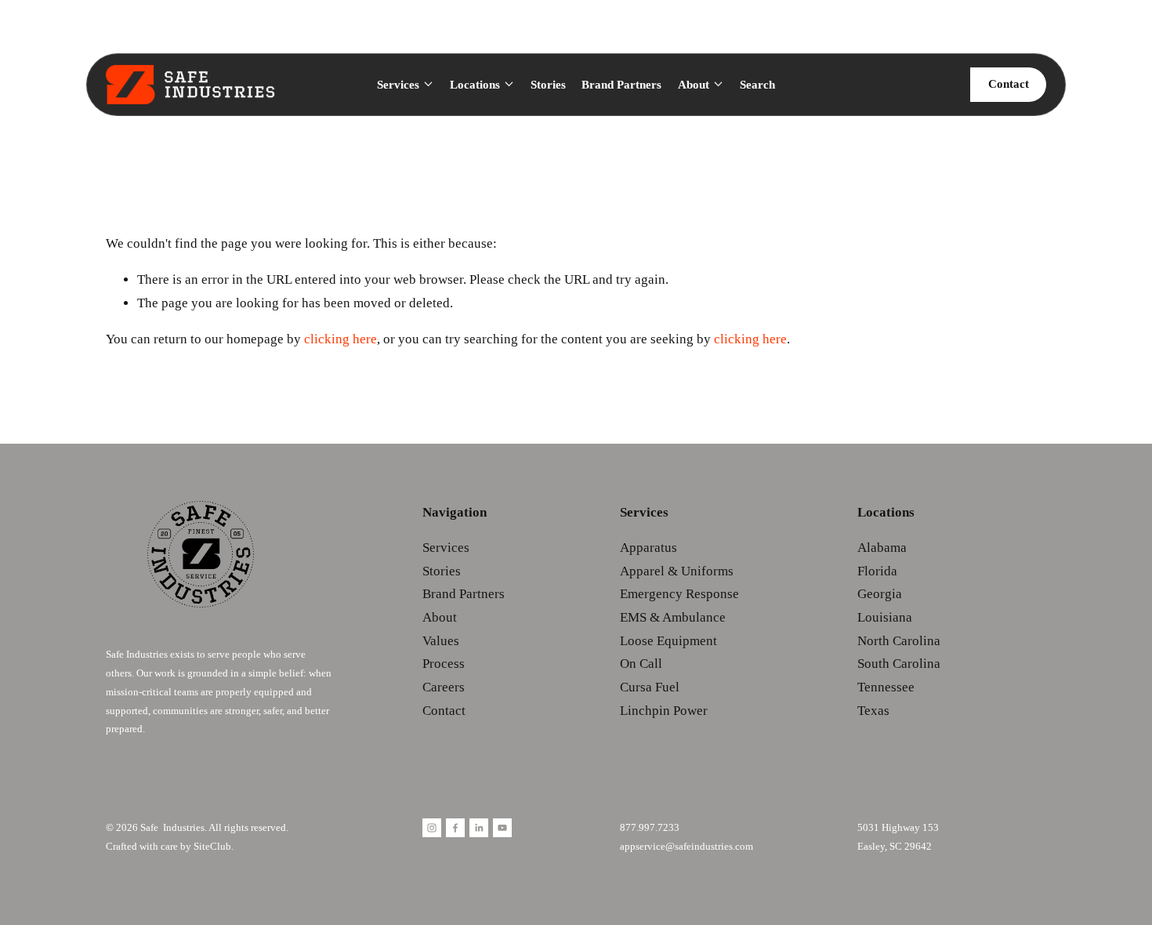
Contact (1008, 84)
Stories (548, 84)
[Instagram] (431, 827)
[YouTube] (502, 827)
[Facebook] (455, 827)
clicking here (340, 339)
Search (757, 84)
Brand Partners (621, 84)
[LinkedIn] (478, 827)
